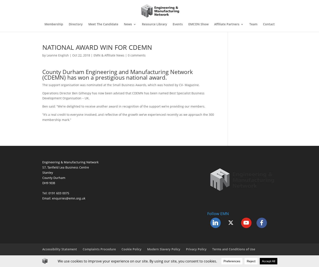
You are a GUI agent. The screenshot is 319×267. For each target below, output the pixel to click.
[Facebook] (262, 223)
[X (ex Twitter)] (231, 223)
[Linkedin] (215, 223)
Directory (76, 24)
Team (253, 24)
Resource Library (154, 24)
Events (178, 24)
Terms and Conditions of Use (233, 249)
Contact (269, 24)
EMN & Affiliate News (109, 55)
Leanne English (58, 55)
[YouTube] (246, 223)
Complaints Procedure (99, 249)
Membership (53, 24)
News (128, 24)
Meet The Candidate (103, 24)
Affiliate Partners (226, 24)
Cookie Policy (131, 249)
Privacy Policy (196, 249)
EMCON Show (198, 24)
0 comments (137, 55)
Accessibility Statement (59, 249)
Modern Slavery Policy (163, 249)
